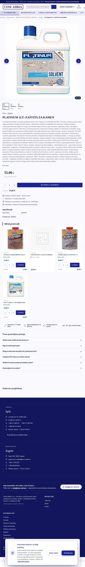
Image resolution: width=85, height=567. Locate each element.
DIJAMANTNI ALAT (28, 12)
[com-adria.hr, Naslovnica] (12, 7)
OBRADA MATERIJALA (68, 12)
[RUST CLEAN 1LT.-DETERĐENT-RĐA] (15, 286)
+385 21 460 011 (13, 423)
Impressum (7, 535)
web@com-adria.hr (20, 488)
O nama (5, 517)
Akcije (47, 503)
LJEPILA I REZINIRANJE (48, 12)
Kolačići (5, 532)
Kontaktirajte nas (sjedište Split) (17, 435)
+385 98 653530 (14, 465)
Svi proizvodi (10, 12)
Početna (2, 17)
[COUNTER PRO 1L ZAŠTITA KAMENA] (42, 238)
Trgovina (47, 500)
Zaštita (41, 17)
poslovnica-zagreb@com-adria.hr (19, 459)
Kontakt (5, 520)
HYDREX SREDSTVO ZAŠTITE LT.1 (68, 255)
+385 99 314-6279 (14, 426)
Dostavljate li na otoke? (11, 368)
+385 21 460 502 (27, 423)
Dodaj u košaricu (51, 185)
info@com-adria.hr (14, 420)
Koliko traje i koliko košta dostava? (16, 340)
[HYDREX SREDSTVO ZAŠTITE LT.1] (69, 238)
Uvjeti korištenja (8, 538)
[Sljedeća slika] (78, 60)
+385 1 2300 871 (13, 462)
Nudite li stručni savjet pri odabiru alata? (18, 363)
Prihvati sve (68, 553)
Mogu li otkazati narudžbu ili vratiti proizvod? (20, 351)
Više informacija (23, 561)
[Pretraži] (53, 7)
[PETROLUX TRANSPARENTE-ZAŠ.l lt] (15, 238)
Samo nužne (53, 553)
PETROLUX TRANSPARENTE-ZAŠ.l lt (14, 255)
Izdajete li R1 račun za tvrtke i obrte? (16, 357)
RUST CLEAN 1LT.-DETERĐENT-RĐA (14, 302)
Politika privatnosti (9, 529)
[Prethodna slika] (6, 60)
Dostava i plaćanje (9, 523)
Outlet (47, 506)
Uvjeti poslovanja (9, 526)
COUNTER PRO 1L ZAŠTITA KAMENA (41, 255)
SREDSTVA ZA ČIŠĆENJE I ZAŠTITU (26, 17)
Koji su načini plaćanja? (11, 346)
